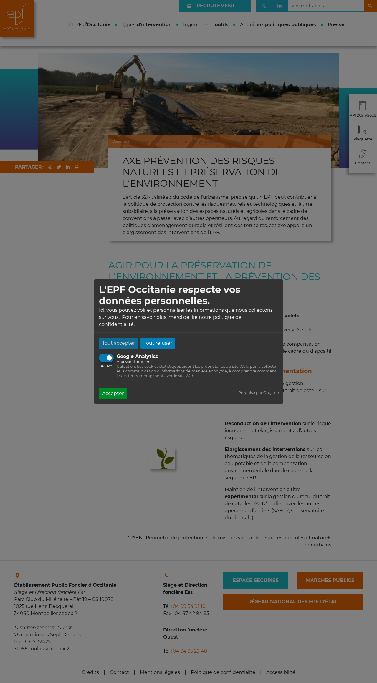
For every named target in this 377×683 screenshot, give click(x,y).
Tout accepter (118, 343)
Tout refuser (158, 343)
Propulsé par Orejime (258, 392)
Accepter (113, 393)
